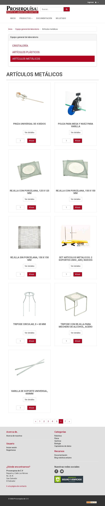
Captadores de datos (62, 446)
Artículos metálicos (26, 58)
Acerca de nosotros (14, 436)
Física (56, 438)
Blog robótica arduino (63, 458)
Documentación (44, 18)
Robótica (58, 436)
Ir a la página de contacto (16, 486)
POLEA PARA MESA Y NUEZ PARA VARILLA (75, 125)
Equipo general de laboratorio (27, 29)
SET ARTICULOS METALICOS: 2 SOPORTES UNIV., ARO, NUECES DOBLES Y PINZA (75, 260)
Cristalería (20, 45)
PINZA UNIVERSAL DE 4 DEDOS (29, 123)
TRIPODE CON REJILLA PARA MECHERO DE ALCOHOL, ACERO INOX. (75, 327)
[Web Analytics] (91, 502)
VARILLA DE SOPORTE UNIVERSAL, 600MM (29, 392)
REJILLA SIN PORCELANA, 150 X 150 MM (29, 258)
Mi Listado (61, 18)
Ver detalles (29, 132)
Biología (57, 443)
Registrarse (11, 450)
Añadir (31, 141)
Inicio (13, 18)
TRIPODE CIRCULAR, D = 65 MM (29, 324)
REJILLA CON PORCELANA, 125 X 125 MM (29, 192)
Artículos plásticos (26, 52)
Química (57, 441)
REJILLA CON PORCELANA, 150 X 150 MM (75, 192)
